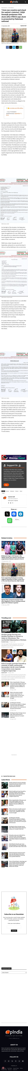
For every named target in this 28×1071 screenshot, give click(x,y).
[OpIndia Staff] (5, 500)
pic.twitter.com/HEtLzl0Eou (16, 108)
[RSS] (12, 1061)
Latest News (5, 780)
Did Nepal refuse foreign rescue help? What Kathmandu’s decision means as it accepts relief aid (18, 715)
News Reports (11, 7)
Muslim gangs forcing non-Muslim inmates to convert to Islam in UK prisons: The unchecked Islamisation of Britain (13, 637)
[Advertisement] (14, 736)
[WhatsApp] (20, 47)
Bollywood (12, 491)
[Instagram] (10, 502)
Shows (21, 491)
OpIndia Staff (23, 25)
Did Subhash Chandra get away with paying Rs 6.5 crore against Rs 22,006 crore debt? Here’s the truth (17, 845)
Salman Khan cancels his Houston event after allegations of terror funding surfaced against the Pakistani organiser (13, 601)
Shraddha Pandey (4, 641)
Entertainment (4, 7)
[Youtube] (22, 1061)
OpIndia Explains (5, 661)
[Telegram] (14, 47)
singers (3, 493)
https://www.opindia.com (13, 498)
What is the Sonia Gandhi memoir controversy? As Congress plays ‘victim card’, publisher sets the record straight (17, 695)
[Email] (17, 47)
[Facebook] (7, 47)
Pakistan (16, 491)
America (7, 491)
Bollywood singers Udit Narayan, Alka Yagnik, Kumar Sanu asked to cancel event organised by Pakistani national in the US (12, 557)
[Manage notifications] (3, 1068)
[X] (10, 47)
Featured (3, 632)
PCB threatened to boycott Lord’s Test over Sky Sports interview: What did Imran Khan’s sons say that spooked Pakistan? (17, 855)
